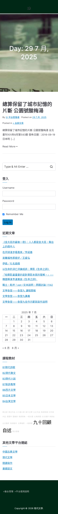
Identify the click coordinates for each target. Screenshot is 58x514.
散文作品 (12, 412)
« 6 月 (6, 347)
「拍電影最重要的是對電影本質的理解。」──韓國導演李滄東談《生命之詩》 (27, 277)
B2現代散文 (9, 372)
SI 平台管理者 (12, 117)
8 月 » (15, 347)
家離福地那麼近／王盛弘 (16, 257)
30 (21, 339)
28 (6, 339)
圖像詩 (15, 417)
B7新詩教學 (8, 384)
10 (29, 326)
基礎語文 (7, 468)
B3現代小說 (9, 378)
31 (29, 339)
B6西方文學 (9, 389)
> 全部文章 (18, 123)
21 (6, 335)
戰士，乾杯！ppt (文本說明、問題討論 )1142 (27, 284)
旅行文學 (29, 412)
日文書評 (45, 417)
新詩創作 (13, 423)
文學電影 (21, 423)
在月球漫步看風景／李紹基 (17, 252)
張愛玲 (9, 417)
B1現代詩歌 (8, 367)
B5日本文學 (9, 395)
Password (8, 200)
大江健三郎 (20, 412)
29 (13, 339)
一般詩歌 (29, 423)
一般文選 (29, 417)
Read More (8, 146)
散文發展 (15, 432)
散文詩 (5, 412)
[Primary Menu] (29, 8)
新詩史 (52, 417)
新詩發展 (44, 412)
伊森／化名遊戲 (11, 263)
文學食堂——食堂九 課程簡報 (19, 290)
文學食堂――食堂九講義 (16, 296)
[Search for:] (29, 167)
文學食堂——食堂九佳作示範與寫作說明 (24, 301)
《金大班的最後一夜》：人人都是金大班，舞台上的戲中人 (28, 244)
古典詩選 (37, 417)
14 (6, 330)
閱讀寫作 (7, 463)
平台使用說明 (22, 491)
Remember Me (14, 214)
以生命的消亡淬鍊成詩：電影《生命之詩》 (26, 269)
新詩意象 (22, 417)
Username (8, 187)
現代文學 (7, 457)
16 (21, 330)
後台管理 (8, 491)
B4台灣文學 (9, 401)
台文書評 (5, 423)
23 (21, 335)
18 (36, 330)
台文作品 (36, 412)
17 (29, 330)
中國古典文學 (9, 451)
